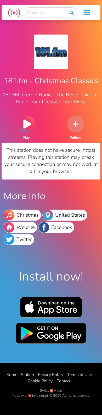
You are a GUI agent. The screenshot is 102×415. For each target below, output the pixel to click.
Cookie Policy (40, 381)
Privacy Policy (50, 375)
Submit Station (20, 375)
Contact (63, 381)
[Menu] (87, 12)
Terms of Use (79, 375)
